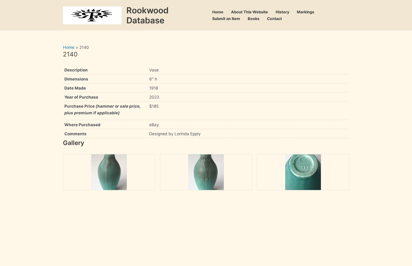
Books (253, 18)
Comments (75, 133)
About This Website (249, 12)
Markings (305, 12)
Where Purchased (82, 124)
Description (76, 70)
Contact (274, 18)
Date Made (75, 88)
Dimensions (76, 79)
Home (217, 12)
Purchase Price (102, 109)
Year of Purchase (81, 97)
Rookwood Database (147, 15)
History (282, 12)
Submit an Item (226, 18)
